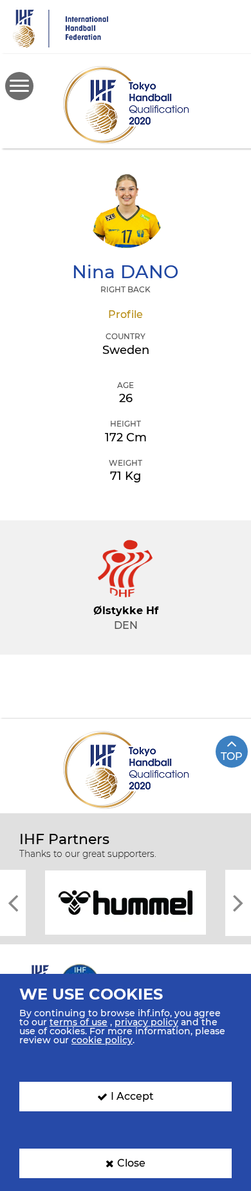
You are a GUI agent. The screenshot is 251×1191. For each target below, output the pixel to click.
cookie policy (102, 1040)
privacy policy (146, 1022)
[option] (125, 902)
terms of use (78, 1022)
